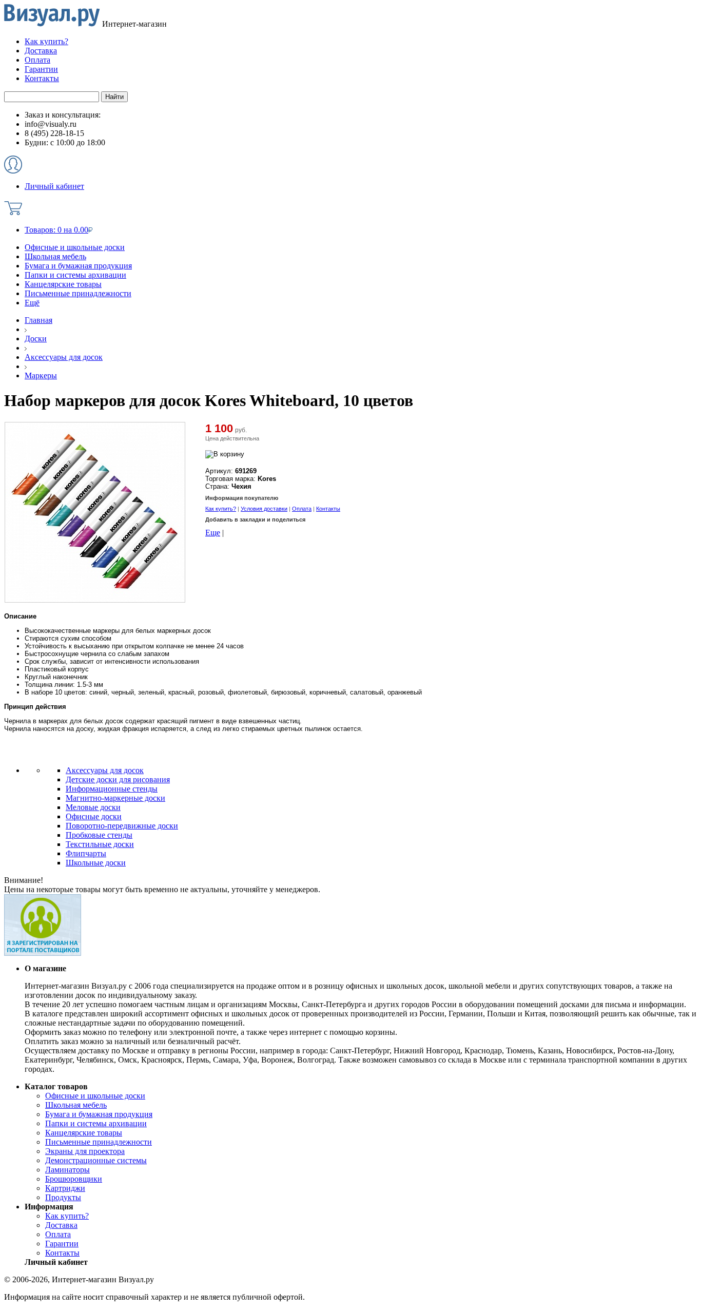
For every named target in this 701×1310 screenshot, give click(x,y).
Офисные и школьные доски (75, 247)
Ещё (32, 302)
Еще (212, 532)
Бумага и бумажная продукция (78, 265)
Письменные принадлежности (78, 293)
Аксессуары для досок (105, 770)
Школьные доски (96, 862)
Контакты (328, 509)
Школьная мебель (55, 256)
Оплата (301, 509)
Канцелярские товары (63, 284)
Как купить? (220, 509)
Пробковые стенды (99, 835)
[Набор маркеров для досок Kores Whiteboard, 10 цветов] (95, 599)
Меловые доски (93, 807)
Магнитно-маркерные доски (115, 798)
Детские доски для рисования (118, 779)
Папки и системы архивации (75, 275)
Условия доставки (264, 509)
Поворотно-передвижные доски (122, 825)
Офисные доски (94, 816)
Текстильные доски (100, 844)
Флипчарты (86, 853)
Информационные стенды (112, 788)
